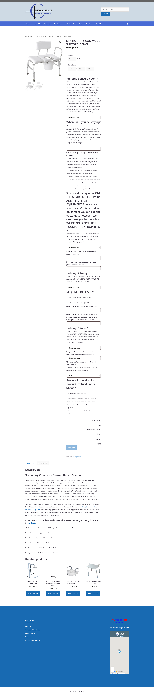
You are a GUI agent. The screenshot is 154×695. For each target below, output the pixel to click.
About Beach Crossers (42, 24)
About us (28, 626)
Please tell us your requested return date (82, 306)
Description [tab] (31, 463)
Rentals (57, 24)
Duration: (71, 55)
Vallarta (32, 523)
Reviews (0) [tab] (42, 463)
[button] (60, 42)
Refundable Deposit (79, 303)
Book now (71, 447)
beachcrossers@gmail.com (119, 628)
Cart (80, 24)
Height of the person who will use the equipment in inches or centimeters (80, 353)
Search (105, 14)
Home (28, 24)
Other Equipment (42, 36)
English (88, 24)
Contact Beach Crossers (33, 640)
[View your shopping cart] (127, 23)
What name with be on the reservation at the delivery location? (82, 253)
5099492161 (119, 620)
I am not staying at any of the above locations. (84, 189)
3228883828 (119, 623)
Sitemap (28, 637)
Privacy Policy (30, 633)
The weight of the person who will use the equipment (81, 363)
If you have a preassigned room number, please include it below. (81, 263)
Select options (33, 593)
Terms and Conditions (32, 630)
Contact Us (70, 24)
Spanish (98, 24)
